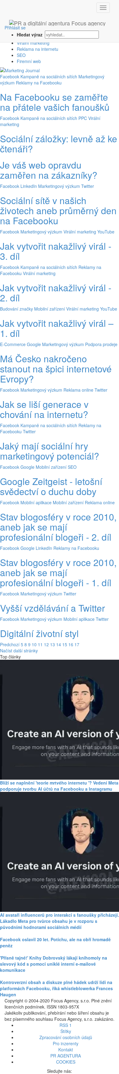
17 (76, 644)
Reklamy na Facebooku (39, 83)
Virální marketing (33, 43)
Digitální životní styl (39, 633)
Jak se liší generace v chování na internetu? (44, 409)
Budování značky (16, 309)
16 (70, 644)
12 (46, 644)
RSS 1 (66, 1025)
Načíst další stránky (19, 650)
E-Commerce (13, 344)
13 (52, 644)
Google (34, 344)
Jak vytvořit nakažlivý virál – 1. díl (57, 328)
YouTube (105, 232)
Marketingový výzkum (59, 186)
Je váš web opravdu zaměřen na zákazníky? (48, 169)
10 (34, 644)
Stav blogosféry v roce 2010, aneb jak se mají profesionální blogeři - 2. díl (58, 526)
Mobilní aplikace (36, 502)
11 (40, 644)
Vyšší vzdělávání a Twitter (52, 607)
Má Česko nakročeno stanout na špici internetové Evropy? (56, 368)
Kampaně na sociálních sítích (48, 76)
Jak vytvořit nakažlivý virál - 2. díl (55, 292)
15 (64, 644)
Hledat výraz (30, 35)
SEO (21, 55)
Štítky (65, 1031)
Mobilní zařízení (49, 309)
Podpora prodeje (101, 344)
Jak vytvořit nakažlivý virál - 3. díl (55, 251)
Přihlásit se (15, 27)
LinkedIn (28, 186)
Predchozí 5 (11, 644)
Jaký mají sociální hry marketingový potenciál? (49, 450)
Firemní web (29, 61)
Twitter (87, 186)
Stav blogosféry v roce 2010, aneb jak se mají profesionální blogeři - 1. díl (58, 572)
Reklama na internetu (37, 49)
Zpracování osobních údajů (65, 1037)
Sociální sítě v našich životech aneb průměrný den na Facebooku (58, 210)
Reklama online (78, 390)
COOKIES (65, 1062)
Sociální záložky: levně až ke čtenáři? (58, 143)
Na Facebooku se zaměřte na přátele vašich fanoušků (55, 102)
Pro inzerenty (65, 1043)
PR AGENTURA (65, 1056)
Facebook (9, 76)
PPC (82, 118)
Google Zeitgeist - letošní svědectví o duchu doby (51, 486)
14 (58, 644)
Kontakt (65, 1049)
